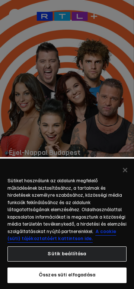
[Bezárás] (125, 170)
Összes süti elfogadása (67, 275)
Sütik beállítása (67, 254)
